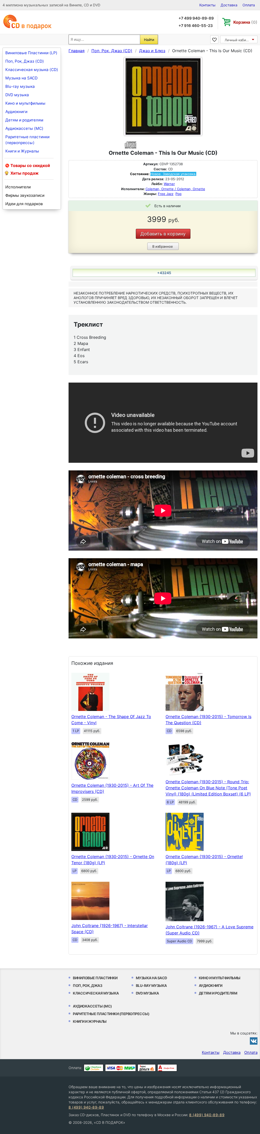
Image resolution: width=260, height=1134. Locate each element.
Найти (149, 39)
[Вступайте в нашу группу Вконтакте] (253, 1041)
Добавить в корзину (163, 233)
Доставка (229, 5)
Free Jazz (165, 194)
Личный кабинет (238, 40)
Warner (169, 184)
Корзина (245, 22)
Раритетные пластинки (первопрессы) (27, 139)
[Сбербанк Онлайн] (93, 1067)
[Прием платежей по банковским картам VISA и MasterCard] (120, 1067)
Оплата (248, 5)
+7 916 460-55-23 (195, 25)
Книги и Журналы (22, 151)
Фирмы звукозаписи (24, 195)
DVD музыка (17, 94)
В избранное (162, 246)
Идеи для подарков (24, 203)
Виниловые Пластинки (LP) (31, 52)
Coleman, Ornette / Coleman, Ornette (175, 189)
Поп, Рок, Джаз (87, 985)
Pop (178, 194)
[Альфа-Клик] (167, 1067)
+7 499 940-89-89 (196, 18)
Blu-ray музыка (20, 86)
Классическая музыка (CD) (31, 69)
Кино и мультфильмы (25, 103)
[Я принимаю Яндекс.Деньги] (147, 1067)
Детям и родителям (24, 120)
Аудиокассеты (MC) (24, 128)
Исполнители (18, 187)
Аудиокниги (16, 111)
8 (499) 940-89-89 (86, 1107)
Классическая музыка (96, 993)
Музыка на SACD (21, 78)
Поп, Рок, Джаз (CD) (24, 61)
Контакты (207, 5)
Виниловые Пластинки (95, 978)
